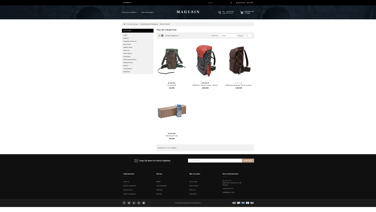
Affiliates (159, 190)
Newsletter (126, 71)
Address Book (127, 47)
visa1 (252, 203)
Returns (125, 65)
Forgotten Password (129, 41)
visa (234, 203)
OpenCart (186, 203)
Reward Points (128, 62)
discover (238, 203)
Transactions (127, 68)
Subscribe (248, 161)
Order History (127, 53)
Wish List (126, 50)
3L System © (172, 85)
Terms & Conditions (129, 194)
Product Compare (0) (171, 35)
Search (231, 3)
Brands (158, 181)
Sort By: (215, 36)
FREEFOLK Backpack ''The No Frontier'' (239, 85)
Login (125, 35)
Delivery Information (129, 186)
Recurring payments (129, 59)
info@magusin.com (228, 192)
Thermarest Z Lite (172, 136)
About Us (126, 181)
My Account (127, 44)
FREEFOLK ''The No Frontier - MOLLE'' (205, 85)
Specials (159, 194)
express (243, 203)
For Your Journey (129, 12)
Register (126, 38)
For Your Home (147, 12)
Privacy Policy (128, 190)
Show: (241, 36)
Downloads (126, 56)
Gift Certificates (161, 186)
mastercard (247, 203)
